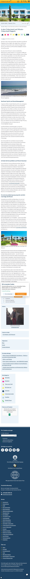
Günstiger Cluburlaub (8, 523)
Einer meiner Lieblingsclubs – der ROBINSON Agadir (15, 361)
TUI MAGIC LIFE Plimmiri (9, 334)
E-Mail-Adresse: (5, 433)
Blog (6, 26)
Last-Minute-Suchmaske (14, 183)
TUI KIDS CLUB (6, 516)
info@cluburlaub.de (7, 494)
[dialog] (15, 289)
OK (15, 435)
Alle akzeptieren (20, 294)
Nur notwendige (8, 294)
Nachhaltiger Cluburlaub (9, 556)
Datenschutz (6, 504)
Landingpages (6, 518)
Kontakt (5, 549)
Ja (9, 414)
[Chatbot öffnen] (27, 575)
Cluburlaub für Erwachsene (9, 525)
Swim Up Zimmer (7, 521)
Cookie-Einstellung (6, 291)
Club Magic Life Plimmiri (21, 227)
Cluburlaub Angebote (8, 534)
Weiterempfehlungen (8, 511)
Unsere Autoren (6, 347)
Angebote (5, 539)
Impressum (5, 502)
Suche (3, 345)
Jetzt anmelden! (18, 296)
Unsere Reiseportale (7, 558)
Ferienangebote (6, 538)
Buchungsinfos (6, 509)
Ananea (4, 529)
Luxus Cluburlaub (7, 527)
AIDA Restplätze (7, 520)
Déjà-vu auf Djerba (7, 359)
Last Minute (6, 536)
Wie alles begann (7, 554)
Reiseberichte (6, 513)
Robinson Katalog (7, 532)
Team (4, 547)
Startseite (2, 26)
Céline (3, 38)
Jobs (4, 552)
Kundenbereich (6, 551)
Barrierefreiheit (6, 507)
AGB (4, 505)
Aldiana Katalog (6, 530)
